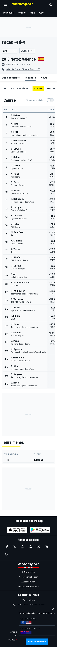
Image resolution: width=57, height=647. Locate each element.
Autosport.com (28, 581)
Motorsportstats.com (28, 586)
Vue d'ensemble (11, 77)
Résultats (30, 77)
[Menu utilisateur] (51, 4)
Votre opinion (28, 600)
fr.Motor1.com (28, 572)
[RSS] (7, 555)
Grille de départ (20, 88)
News (44, 77)
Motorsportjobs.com (28, 576)
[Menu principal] (5, 4)
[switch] (39, 100)
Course (38, 88)
